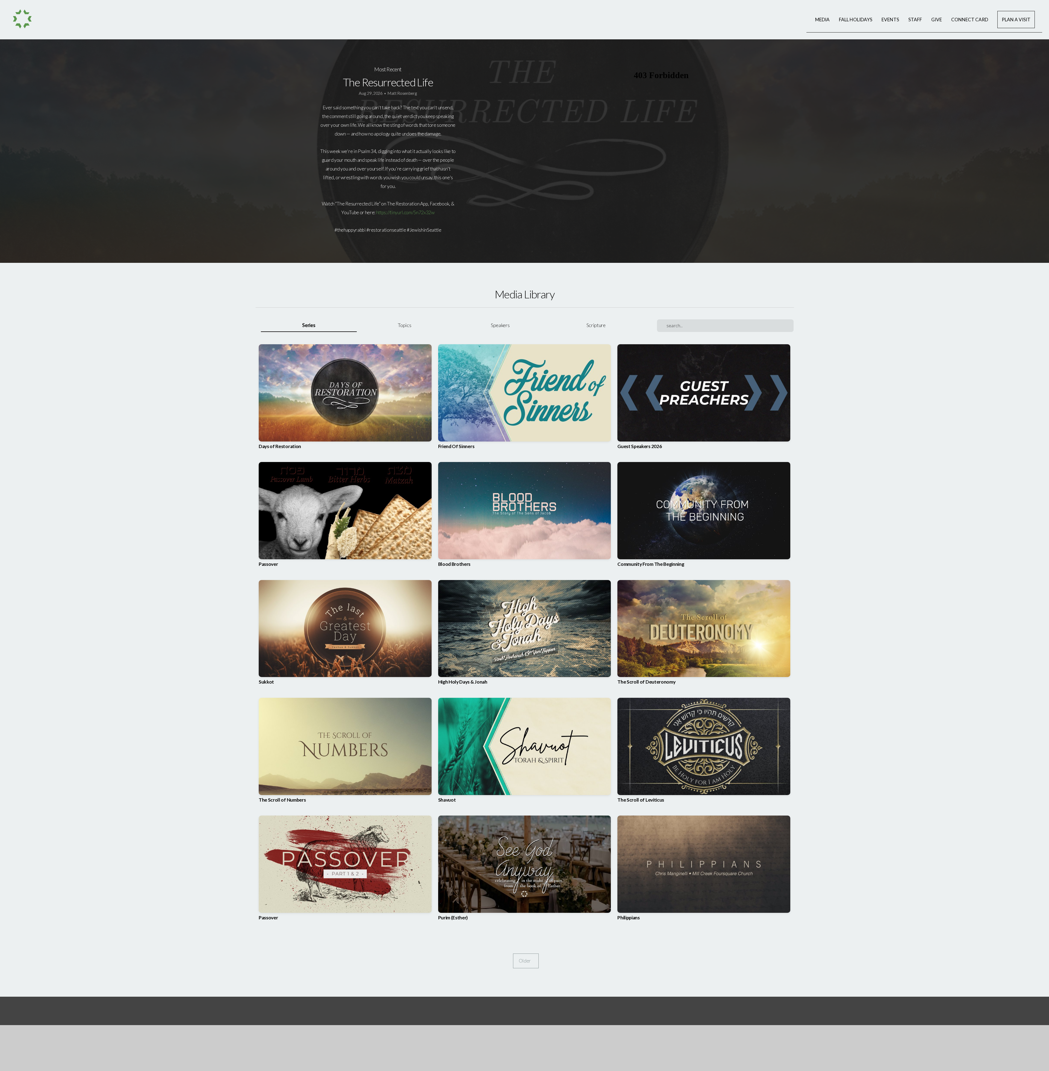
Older (526, 961)
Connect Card (969, 19)
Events (890, 19)
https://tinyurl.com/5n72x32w (405, 212)
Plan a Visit (1016, 19)
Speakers (500, 325)
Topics (404, 325)
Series (308, 325)
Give (936, 19)
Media (822, 19)
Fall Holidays (855, 19)
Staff (915, 19)
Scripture (596, 325)
